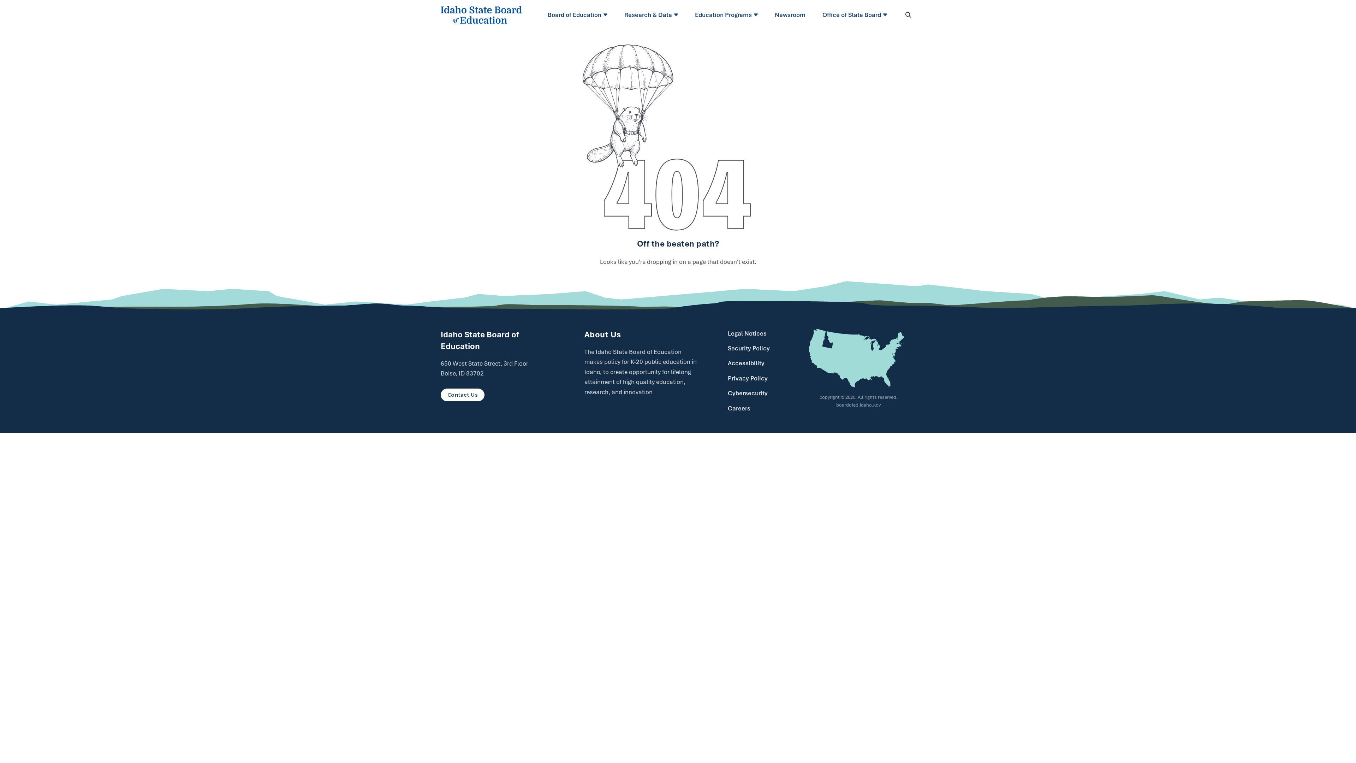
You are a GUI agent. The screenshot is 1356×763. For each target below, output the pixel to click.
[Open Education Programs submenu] (757, 14)
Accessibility (746, 363)
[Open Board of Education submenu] (606, 14)
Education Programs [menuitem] (723, 15)
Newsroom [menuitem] (790, 15)
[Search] (908, 15)
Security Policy (749, 348)
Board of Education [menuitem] (574, 15)
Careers (739, 408)
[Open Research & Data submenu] (677, 14)
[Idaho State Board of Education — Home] (481, 14)
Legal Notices (747, 333)
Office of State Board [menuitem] (851, 15)
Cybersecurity (748, 393)
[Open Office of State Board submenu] (886, 14)
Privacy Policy (748, 378)
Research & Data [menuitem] (648, 15)
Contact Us (462, 395)
